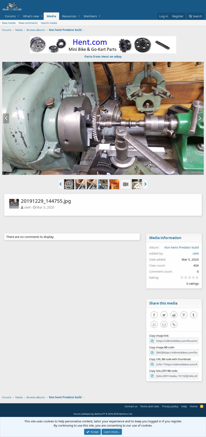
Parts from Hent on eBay (103, 56)
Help (184, 406)
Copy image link (158, 335)
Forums (10, 16)
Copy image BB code (161, 347)
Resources (69, 16)
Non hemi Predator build (181, 247)
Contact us (131, 406)
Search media (49, 23)
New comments (28, 23)
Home (193, 406)
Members (90, 16)
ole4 (27, 207)
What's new (31, 16)
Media (51, 16)
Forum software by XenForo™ (103, 413)
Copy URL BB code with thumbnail (169, 359)
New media (8, 23)
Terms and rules (149, 406)
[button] (18, 16)
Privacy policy (170, 406)
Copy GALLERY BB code (163, 371)
